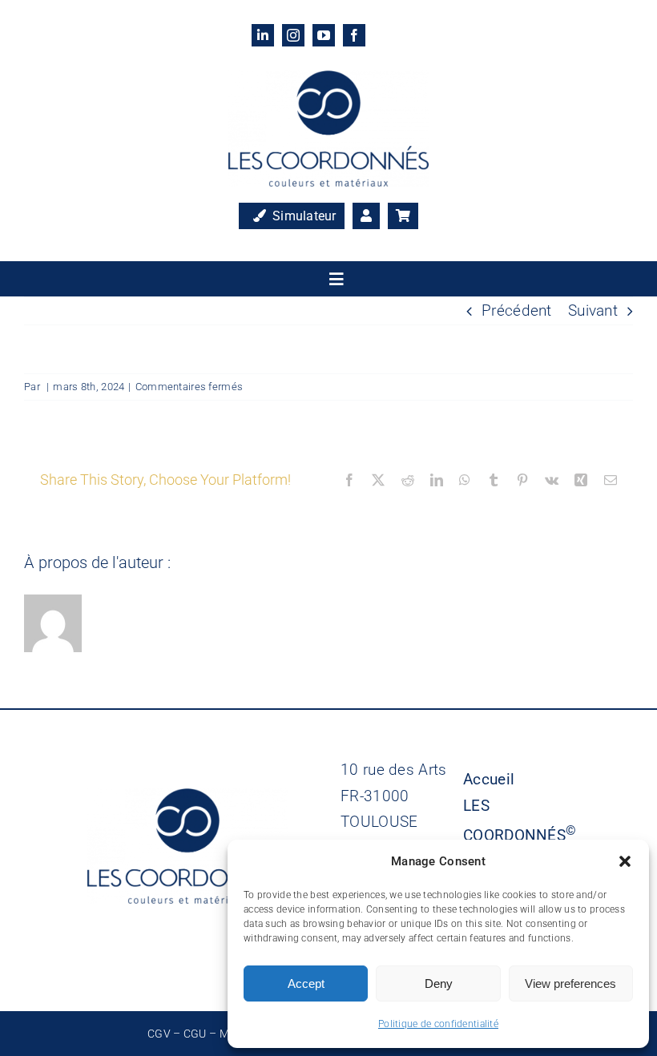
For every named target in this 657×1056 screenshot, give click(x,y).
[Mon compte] (366, 216)
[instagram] (293, 35)
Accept (306, 983)
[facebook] (354, 35)
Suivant (593, 310)
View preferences (570, 983)
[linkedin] (263, 35)
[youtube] (323, 35)
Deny (439, 983)
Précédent (517, 310)
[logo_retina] (328, 78)
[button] (625, 861)
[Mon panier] (403, 216)
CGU (195, 1033)
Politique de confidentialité (438, 1024)
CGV (159, 1033)
